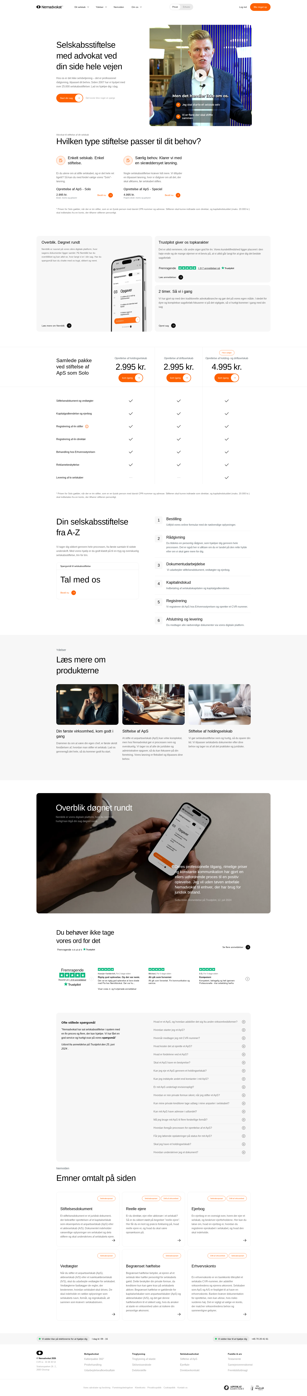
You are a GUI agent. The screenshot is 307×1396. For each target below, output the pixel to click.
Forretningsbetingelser (122, 1387)
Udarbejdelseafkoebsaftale (99, 1370)
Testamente (234, 1359)
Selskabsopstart (106, 1198)
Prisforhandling (93, 1364)
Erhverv (186, 7)
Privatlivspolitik (154, 1387)
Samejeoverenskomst (240, 1364)
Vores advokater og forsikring (96, 1387)
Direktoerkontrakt (189, 1370)
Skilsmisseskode (141, 1364)
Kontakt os (182, 1387)
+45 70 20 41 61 (260, 1339)
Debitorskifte (139, 1370)
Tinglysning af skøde (144, 1359)
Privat (175, 7)
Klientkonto (140, 1387)
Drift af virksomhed (171, 1198)
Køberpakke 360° (94, 1359)
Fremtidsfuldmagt (238, 1370)
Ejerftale (184, 1364)
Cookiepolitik (169, 1387)
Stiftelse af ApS (188, 1359)
